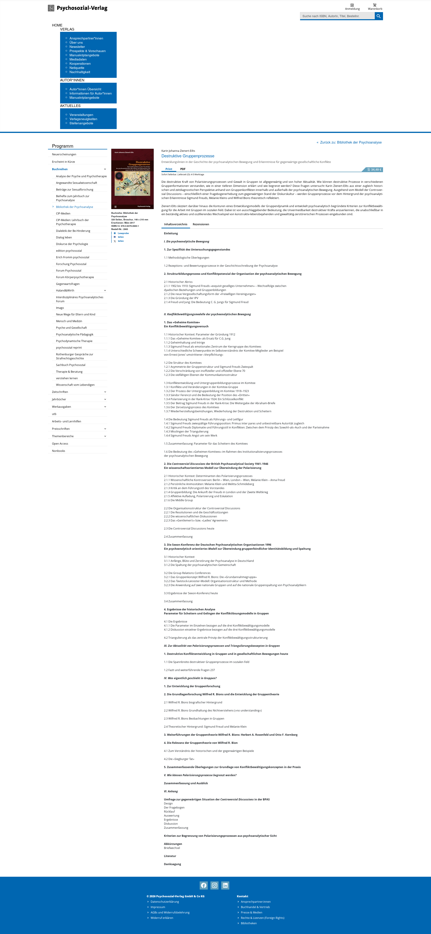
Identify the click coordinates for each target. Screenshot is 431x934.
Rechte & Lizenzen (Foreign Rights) (262, 918)
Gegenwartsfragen (68, 284)
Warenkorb (375, 9)
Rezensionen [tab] (201, 224)
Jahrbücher (59, 399)
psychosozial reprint (69, 347)
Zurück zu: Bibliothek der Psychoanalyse (351, 142)
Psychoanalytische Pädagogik (74, 334)
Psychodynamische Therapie (74, 341)
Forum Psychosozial (68, 270)
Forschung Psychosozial (71, 264)
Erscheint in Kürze (63, 162)
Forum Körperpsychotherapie (75, 277)
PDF (183, 169)
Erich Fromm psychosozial (72, 257)
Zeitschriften (60, 392)
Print (168, 169)
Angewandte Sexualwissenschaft (76, 183)
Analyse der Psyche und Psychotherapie (81, 176)
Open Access (60, 443)
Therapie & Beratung (69, 371)
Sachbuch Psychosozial (70, 365)
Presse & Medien (251, 912)
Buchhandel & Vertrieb (255, 907)
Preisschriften (61, 429)
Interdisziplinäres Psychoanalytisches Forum (79, 299)
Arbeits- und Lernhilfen (66, 421)
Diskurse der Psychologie (72, 244)
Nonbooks (58, 451)
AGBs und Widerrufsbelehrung (170, 912)
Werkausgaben (61, 407)
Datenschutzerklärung (165, 902)
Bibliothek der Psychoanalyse (74, 207)
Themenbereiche (63, 436)
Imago (60, 308)
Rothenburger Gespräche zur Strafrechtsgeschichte (74, 356)
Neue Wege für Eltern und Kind (75, 314)
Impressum (158, 907)
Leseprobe (123, 233)
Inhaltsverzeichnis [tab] (175, 224)
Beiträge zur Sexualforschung (74, 189)
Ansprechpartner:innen (256, 902)
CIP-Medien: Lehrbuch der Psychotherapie (72, 222)
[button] (118, 237)
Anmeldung (352, 9)
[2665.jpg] (132, 178)
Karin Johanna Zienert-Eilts (178, 151)
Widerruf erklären (162, 918)
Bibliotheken (249, 923)
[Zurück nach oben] (424, 927)
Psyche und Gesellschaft (71, 328)
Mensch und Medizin (69, 321)
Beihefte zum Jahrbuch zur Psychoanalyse (72, 198)
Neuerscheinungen (64, 154)
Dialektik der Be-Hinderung (73, 231)
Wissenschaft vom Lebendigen (75, 385)
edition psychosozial (69, 251)
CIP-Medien (63, 213)
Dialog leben (64, 237)
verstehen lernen (67, 378)
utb (54, 414)
